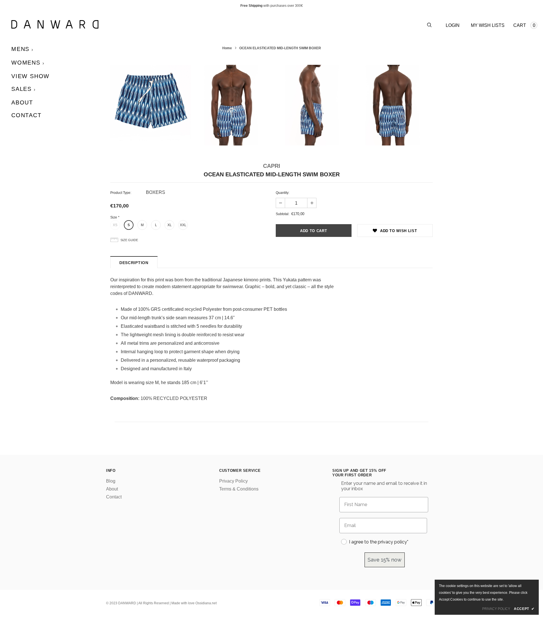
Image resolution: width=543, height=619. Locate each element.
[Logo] (141, 24)
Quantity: (282, 193)
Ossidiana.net (206, 603)
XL (169, 225)
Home (227, 48)
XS (115, 225)
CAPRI (271, 166)
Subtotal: (282, 214)
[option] (150, 105)
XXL (183, 225)
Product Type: (120, 193)
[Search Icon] (429, 25)
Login (453, 25)
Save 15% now (385, 560)
